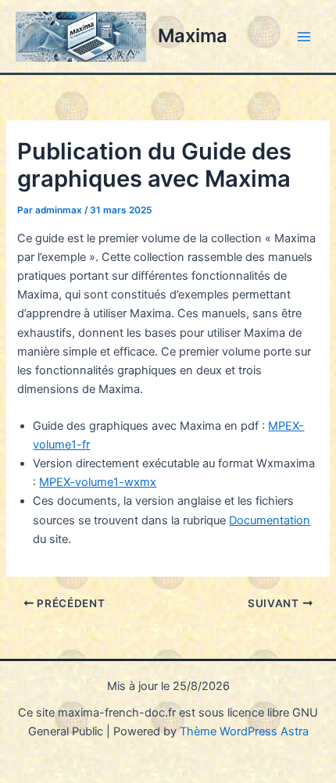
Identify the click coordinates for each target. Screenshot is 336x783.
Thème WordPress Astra (244, 731)
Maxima (192, 35)
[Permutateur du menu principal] (304, 36)
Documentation (269, 520)
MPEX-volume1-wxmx (97, 482)
